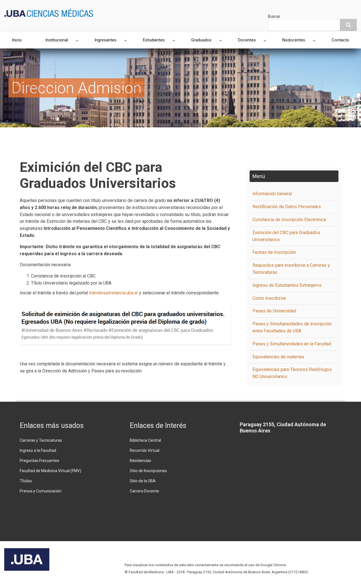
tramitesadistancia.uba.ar (113, 293)
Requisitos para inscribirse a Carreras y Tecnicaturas (291, 269)
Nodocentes (293, 40)
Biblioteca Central (145, 440)
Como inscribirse (269, 298)
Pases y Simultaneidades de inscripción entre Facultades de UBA (292, 327)
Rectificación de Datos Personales (286, 206)
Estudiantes (154, 40)
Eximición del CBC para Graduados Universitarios (286, 236)
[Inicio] (48, 12)
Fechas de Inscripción (274, 252)
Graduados (201, 40)
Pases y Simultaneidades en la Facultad (291, 343)
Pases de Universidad (274, 311)
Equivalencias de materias (278, 356)
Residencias (140, 460)
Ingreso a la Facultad (38, 450)
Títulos (26, 481)
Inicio (17, 40)
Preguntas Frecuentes (39, 460)
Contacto (340, 40)
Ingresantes (105, 40)
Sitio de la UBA (143, 481)
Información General (272, 193)
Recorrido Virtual (144, 450)
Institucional (56, 40)
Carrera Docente (144, 491)
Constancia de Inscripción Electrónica (289, 219)
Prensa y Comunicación (40, 491)
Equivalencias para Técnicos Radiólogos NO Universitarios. (292, 373)
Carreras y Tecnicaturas (41, 440)
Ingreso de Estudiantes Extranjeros (287, 285)
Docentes (247, 40)
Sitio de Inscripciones (148, 470)
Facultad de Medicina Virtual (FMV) (50, 470)
